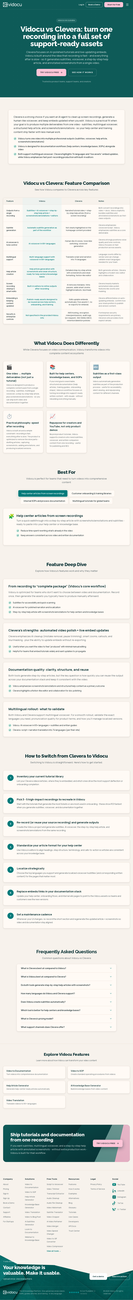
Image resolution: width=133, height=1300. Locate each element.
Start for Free (113, 4)
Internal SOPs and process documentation (44, 501)
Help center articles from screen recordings (42, 493)
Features (72, 1184)
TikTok (120, 1203)
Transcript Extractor (55, 1193)
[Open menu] (127, 4)
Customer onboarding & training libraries (91, 493)
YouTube (121, 1184)
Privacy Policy (96, 1184)
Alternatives (74, 1198)
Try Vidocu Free (49, 72)
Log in (81, 4)
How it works (74, 1189)
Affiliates (7, 1217)
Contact (6, 1207)
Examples (73, 1193)
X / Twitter (121, 1209)
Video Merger (52, 1226)
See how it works (82, 72)
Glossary (72, 1207)
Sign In (6, 1193)
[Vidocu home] (12, 4)
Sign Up (6, 1198)
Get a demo (98, 1276)
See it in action (119, 1276)
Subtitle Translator (55, 1212)
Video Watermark (54, 1207)
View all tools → (54, 1251)
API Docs (72, 1226)
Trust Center (74, 1231)
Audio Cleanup (53, 1198)
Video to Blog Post (33, 1217)
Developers (74, 1221)
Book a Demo (94, 4)
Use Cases (73, 1217)
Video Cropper (53, 1217)
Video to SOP (30, 1192)
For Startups (8, 1221)
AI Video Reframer (54, 1221)
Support (6, 1212)
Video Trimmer (53, 1189)
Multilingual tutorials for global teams (91, 501)
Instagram (121, 1197)
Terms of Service (97, 1189)
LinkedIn (120, 1191)
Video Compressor (55, 1246)
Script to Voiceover (55, 1184)
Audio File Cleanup (54, 1203)
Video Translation (32, 1212)
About (5, 1184)
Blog (70, 1203)
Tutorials (72, 1212)
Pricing (6, 1189)
